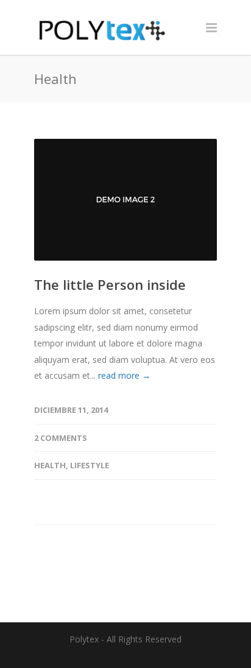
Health (50, 465)
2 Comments (60, 437)
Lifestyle (89, 465)
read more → (124, 375)
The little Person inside (110, 284)
